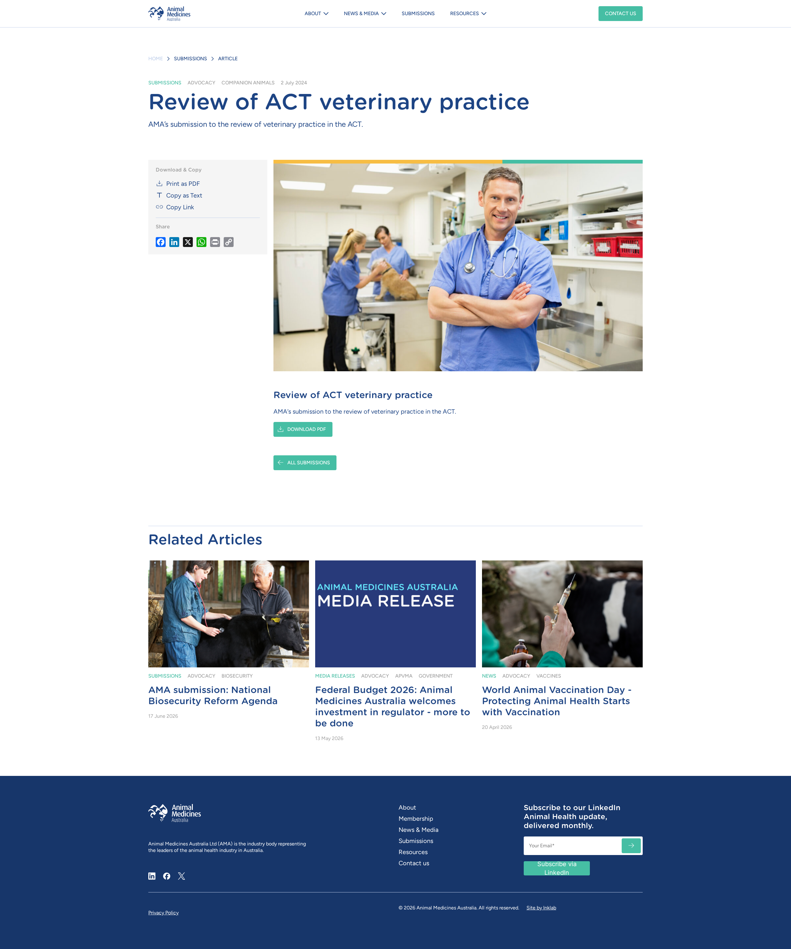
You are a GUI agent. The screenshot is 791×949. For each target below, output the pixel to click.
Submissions (418, 13)
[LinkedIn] (174, 241)
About (313, 13)
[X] (188, 241)
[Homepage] (187, 13)
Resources (464, 13)
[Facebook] (161, 241)
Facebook (167, 876)
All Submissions (308, 463)
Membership (416, 818)
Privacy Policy (163, 913)
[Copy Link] (229, 241)
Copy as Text (184, 195)
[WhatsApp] (201, 241)
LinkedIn (152, 876)
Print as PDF (183, 183)
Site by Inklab (541, 908)
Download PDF (306, 429)
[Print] (215, 241)
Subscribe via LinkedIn (557, 868)
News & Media (361, 13)
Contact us (620, 13)
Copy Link (180, 207)
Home (155, 59)
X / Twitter (181, 873)
